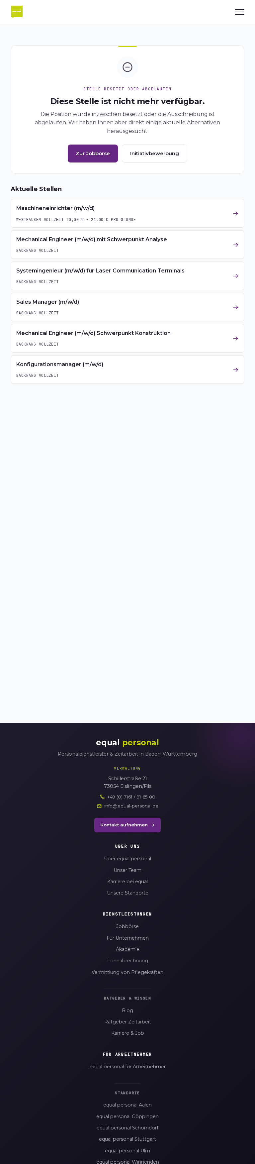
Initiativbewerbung (154, 153)
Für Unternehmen (128, 938)
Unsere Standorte (127, 893)
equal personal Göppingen (127, 1116)
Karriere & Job (127, 1033)
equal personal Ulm (127, 1151)
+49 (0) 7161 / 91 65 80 (131, 796)
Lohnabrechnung (127, 961)
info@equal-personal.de (131, 805)
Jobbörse (127, 926)
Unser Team (127, 870)
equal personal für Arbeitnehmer (128, 1067)
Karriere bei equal (127, 882)
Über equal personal (127, 859)
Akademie (127, 949)
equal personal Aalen (127, 1105)
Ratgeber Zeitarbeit (127, 1022)
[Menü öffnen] (239, 12)
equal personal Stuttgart (127, 1139)
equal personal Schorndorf (127, 1128)
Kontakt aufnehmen (124, 824)
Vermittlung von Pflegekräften (127, 972)
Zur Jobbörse (93, 153)
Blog (127, 1010)
